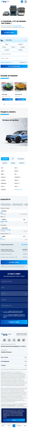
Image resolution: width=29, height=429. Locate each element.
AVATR (3, 171)
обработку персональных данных (15, 311)
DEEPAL (17, 180)
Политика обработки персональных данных (12, 312)
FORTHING (3, 189)
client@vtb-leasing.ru (6, 352)
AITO (2, 168)
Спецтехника (21, 158)
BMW (3, 174)
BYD (16, 174)
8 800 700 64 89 (22, 2)
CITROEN (3, 180)
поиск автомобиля (17, 26)
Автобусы (21, 163)
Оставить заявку (9, 32)
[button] (14, 40)
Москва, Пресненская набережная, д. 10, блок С (13, 346)
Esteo (3, 186)
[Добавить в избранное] (12, 83)
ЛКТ (13, 158)
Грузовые (5, 163)
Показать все (17, 189)
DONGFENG (4, 183)
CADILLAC (3, 177)
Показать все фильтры (6, 62)
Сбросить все (23, 62)
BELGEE (17, 171)
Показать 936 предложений (14, 66)
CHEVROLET (18, 177)
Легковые (5, 158)
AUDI (16, 168)
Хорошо (14, 420)
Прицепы (13, 163)
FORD (16, 186)
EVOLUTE (17, 183)
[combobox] (14, 293)
